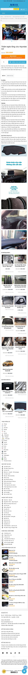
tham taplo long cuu (17, 69)
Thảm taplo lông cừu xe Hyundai (7, 18)
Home (2, 16)
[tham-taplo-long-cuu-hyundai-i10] (14, 39)
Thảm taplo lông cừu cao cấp (18, 16)
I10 (18, 65)
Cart (24, 9)
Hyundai (15, 65)
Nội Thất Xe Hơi (8, 16)
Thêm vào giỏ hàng (18, 62)
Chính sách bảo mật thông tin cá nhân (8, 638)
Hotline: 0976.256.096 (19, 670)
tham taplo (10, 69)
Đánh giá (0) (10, 75)
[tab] (3, 75)
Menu (3, 13)
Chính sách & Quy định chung (7, 631)
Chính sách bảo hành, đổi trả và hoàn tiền (9, 637)
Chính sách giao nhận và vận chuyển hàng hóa (10, 635)
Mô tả (3, 75)
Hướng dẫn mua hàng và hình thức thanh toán (10, 633)
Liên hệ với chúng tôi (9, 670)
